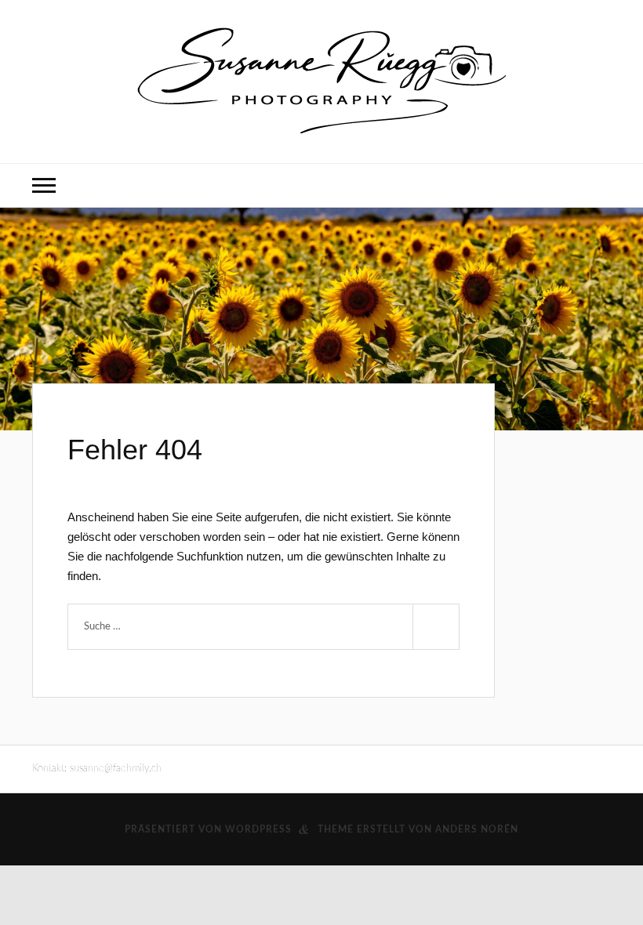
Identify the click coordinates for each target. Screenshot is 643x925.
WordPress (258, 829)
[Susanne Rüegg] (321, 80)
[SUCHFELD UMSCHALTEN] (599, 185)
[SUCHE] (436, 627)
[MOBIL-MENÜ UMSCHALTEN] (44, 185)
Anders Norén (476, 829)
